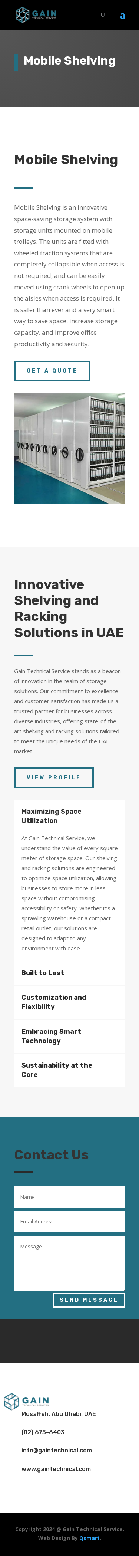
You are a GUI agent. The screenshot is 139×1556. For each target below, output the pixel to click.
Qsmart (89, 1538)
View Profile (54, 777)
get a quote (52, 371)
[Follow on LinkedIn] (92, 1340)
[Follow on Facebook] (47, 1340)
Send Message (89, 1300)
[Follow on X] (69, 1340)
